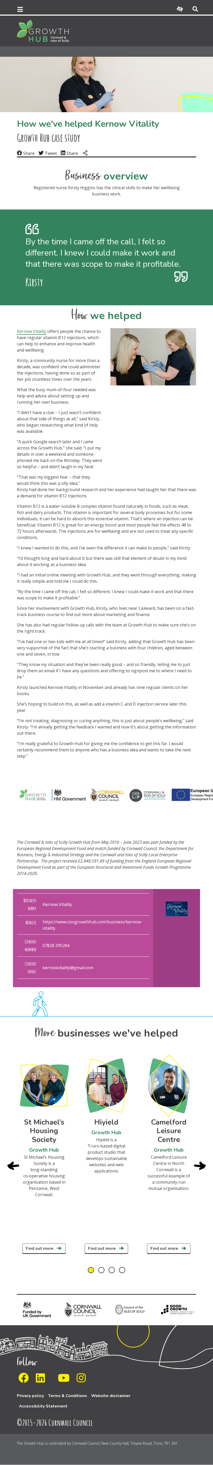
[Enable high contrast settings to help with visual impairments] (179, 9)
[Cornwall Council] (83, 1309)
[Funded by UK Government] (36, 1309)
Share (28, 153)
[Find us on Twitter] (53, 1380)
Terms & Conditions (67, 1396)
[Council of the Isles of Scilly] (129, 1309)
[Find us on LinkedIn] (42, 1380)
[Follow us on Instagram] (83, 1380)
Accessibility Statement (43, 1406)
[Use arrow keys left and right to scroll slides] (106, 1270)
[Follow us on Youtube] (65, 1380)
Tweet (50, 153)
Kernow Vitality (31, 331)
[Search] (193, 9)
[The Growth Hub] (43, 30)
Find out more (40, 1248)
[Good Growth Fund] (176, 1309)
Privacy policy (30, 1396)
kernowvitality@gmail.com (68, 968)
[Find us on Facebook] (25, 1380)
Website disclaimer (110, 1396)
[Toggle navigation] (19, 9)
